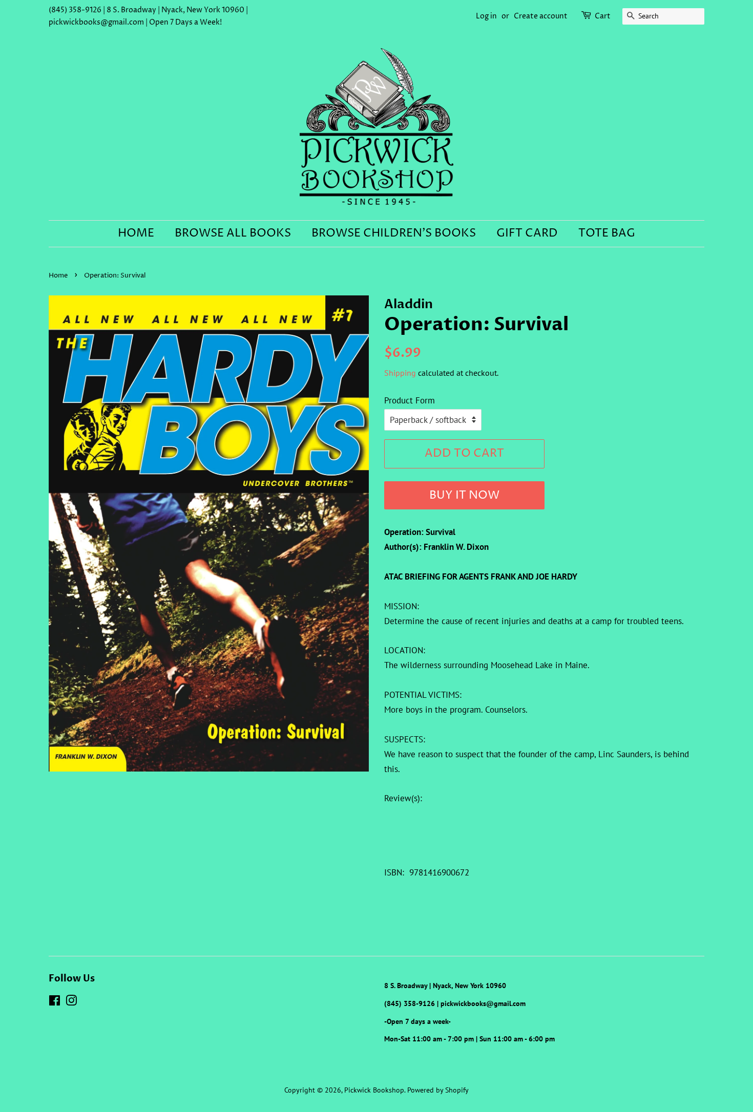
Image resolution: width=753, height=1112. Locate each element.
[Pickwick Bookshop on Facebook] (54, 1002)
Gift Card (527, 233)
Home (136, 233)
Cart (603, 16)
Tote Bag (606, 233)
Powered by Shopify (438, 1090)
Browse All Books (233, 233)
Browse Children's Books (393, 233)
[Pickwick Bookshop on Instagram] (71, 1002)
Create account (541, 16)
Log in (486, 16)
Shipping (400, 373)
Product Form (409, 400)
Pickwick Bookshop (374, 1090)
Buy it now (464, 495)
